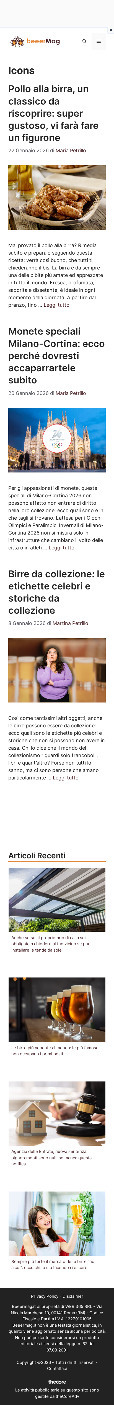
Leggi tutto (56, 305)
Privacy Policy (44, 1296)
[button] (84, 41)
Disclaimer (73, 1296)
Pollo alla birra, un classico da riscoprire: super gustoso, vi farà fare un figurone (53, 113)
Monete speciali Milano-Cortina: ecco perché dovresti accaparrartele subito (56, 355)
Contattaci (57, 1368)
